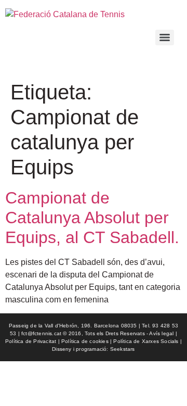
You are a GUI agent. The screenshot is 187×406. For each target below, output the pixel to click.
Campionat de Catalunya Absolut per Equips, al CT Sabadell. (92, 217)
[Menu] (164, 37)
